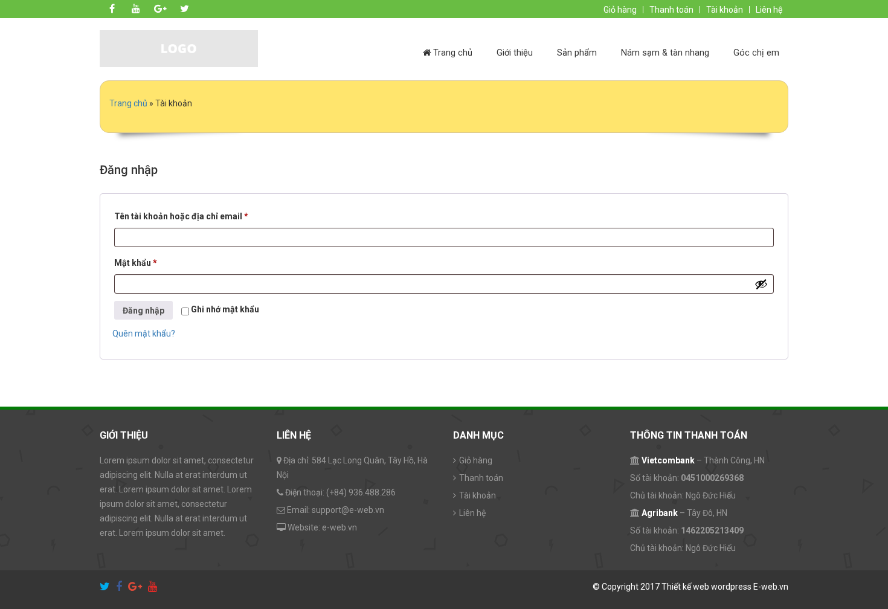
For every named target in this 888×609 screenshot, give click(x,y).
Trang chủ (451, 53)
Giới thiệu (515, 53)
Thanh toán (671, 9)
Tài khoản (724, 9)
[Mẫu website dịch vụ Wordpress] (179, 48)
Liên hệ (769, 9)
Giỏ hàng (620, 9)
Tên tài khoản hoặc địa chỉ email (190, 218)
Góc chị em (756, 53)
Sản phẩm (577, 53)
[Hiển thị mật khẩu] (761, 284)
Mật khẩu (145, 264)
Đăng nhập (143, 310)
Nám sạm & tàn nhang (665, 53)
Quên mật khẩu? (143, 333)
